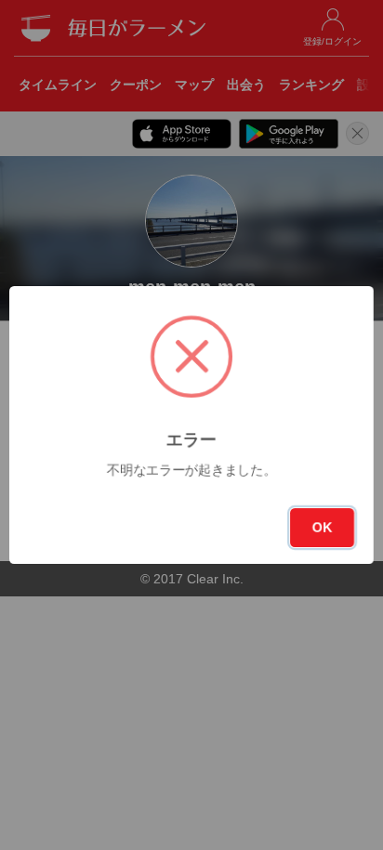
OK (322, 527)
